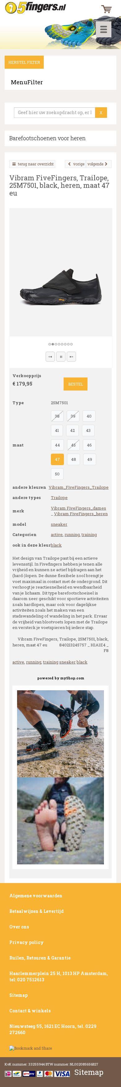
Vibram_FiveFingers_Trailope (79, 487)
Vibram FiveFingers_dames (78, 508)
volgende (95, 163)
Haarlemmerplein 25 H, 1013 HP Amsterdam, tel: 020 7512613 (58, 976)
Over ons (19, 927)
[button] (50, 357)
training (89, 534)
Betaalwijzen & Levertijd (36, 911)
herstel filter (24, 62)
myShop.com (72, 678)
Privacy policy (26, 942)
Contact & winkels (30, 1011)
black (56, 545)
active (57, 534)
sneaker (59, 524)
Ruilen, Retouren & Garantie (39, 958)
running (72, 534)
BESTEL (75, 384)
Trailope (59, 497)
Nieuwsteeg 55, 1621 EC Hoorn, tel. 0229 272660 (52, 1029)
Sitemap (18, 995)
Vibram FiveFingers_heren (81, 513)
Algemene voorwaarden (35, 896)
